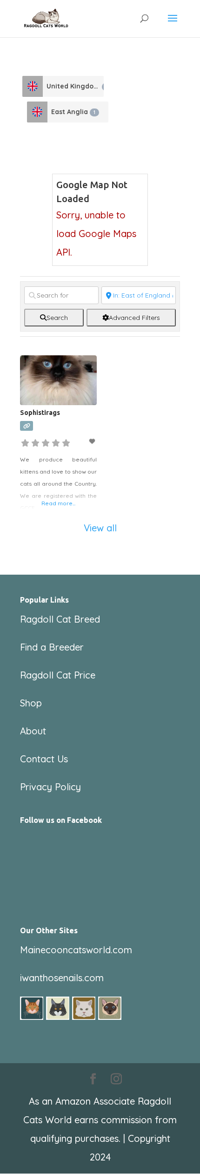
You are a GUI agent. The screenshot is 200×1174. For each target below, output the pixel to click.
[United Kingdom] (32, 86)
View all (100, 528)
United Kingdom (75, 86)
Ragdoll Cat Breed (60, 619)
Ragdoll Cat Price (57, 675)
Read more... (58, 503)
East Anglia (73, 112)
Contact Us (44, 759)
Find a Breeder (52, 647)
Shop (31, 703)
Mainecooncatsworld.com (76, 950)
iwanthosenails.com (62, 978)
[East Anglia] (37, 112)
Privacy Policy (50, 787)
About (33, 731)
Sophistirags (40, 412)
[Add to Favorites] (93, 441)
